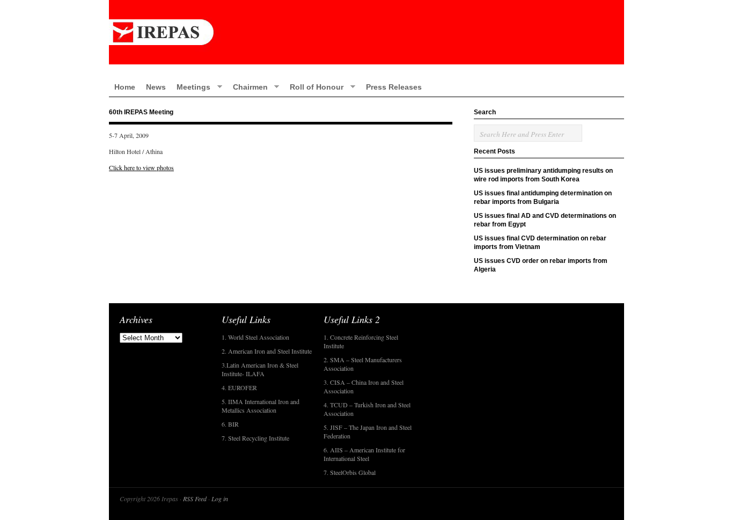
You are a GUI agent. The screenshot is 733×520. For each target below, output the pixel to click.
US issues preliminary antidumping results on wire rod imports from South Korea (543, 175)
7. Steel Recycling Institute (255, 438)
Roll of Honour (313, 86)
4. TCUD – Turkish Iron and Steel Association (367, 409)
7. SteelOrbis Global (350, 472)
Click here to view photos (141, 167)
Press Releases (394, 87)
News (156, 87)
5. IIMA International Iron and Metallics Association (260, 405)
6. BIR (230, 424)
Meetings (190, 86)
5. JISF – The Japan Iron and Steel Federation (368, 431)
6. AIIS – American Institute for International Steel (364, 454)
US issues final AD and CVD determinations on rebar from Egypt (545, 220)
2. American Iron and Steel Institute (267, 351)
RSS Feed (195, 498)
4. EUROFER (239, 387)
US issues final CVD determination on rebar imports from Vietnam (540, 243)
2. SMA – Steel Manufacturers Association (363, 363)
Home (124, 87)
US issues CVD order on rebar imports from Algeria (540, 265)
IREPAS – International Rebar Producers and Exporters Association (366, 32)
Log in (219, 498)
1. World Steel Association (255, 337)
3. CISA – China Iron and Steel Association (364, 386)
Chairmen (248, 86)
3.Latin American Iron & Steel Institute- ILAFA (260, 369)
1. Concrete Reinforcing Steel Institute (361, 341)
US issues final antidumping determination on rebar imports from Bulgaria (543, 197)
